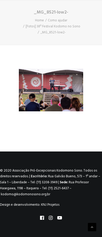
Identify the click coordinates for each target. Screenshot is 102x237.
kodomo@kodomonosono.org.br (25, 194)
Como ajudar (57, 20)
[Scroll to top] (92, 227)
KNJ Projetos (50, 205)
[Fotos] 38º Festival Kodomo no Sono (53, 26)
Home (39, 20)
